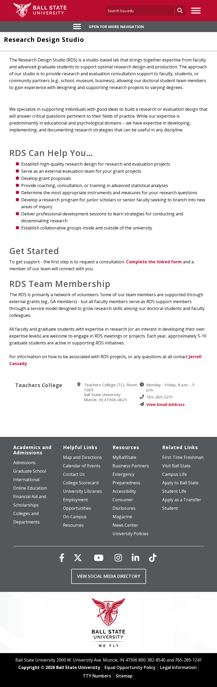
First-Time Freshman (183, 457)
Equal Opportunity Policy (130, 667)
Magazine (122, 517)
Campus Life (174, 474)
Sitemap (124, 676)
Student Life (174, 491)
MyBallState (124, 457)
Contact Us (74, 474)
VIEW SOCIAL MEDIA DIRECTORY (108, 576)
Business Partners (130, 466)
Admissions (24, 463)
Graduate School (29, 471)
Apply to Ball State (180, 483)
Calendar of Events (81, 466)
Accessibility (124, 491)
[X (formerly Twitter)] (78, 557)
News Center (125, 525)
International (26, 479)
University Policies (130, 534)
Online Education (30, 488)
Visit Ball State (176, 466)
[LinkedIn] (135, 557)
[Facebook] (61, 557)
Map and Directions (82, 457)
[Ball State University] (108, 623)
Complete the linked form (154, 262)
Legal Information (178, 667)
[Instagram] (118, 557)
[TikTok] (152, 557)
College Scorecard (80, 483)
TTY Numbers (97, 676)
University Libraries (82, 491)
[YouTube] (98, 557)
